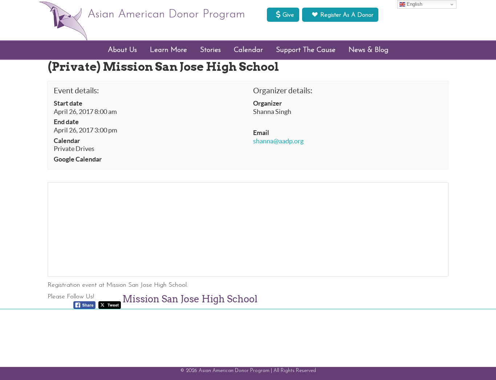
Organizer (267, 103)
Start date (68, 103)
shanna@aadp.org (278, 141)
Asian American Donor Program (166, 14)
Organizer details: (282, 90)
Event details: (76, 90)
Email (261, 132)
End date (66, 122)
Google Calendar (78, 159)
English (413, 4)
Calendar (67, 140)
